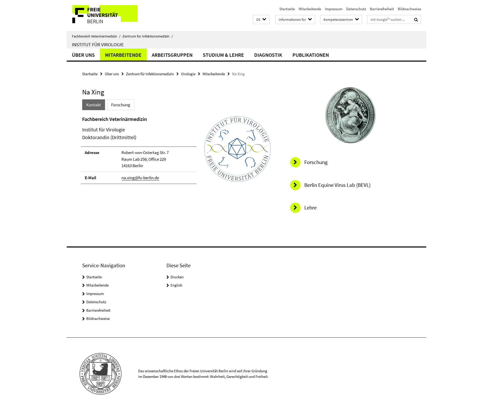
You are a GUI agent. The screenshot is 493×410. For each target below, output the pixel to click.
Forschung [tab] (120, 105)
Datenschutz (356, 8)
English (176, 285)
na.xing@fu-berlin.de (140, 177)
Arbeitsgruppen (172, 55)
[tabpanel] (176, 152)
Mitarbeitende (310, 8)
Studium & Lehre (223, 55)
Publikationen (310, 55)
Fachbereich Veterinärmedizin (96, 36)
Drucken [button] (177, 276)
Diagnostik (268, 55)
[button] (261, 19)
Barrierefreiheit (382, 8)
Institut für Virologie (98, 44)
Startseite (287, 8)
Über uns (83, 55)
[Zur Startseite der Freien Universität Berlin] (110, 15)
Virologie (188, 73)
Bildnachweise (409, 8)
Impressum (333, 8)
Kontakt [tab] (93, 105)
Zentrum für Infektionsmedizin (147, 36)
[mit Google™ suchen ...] (416, 19)
